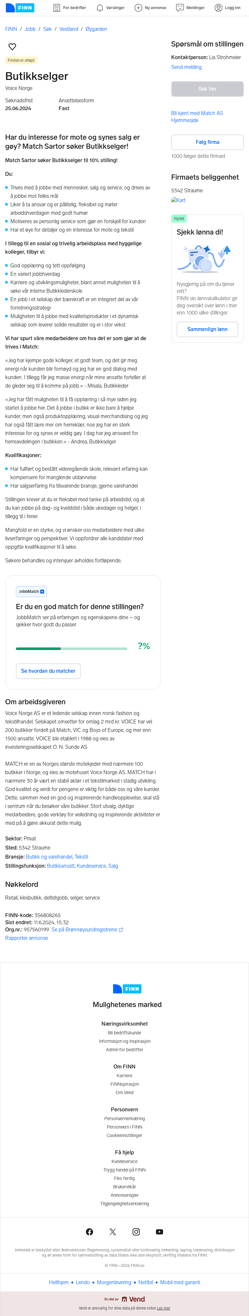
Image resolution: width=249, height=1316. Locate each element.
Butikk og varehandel (49, 857)
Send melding (186, 67)
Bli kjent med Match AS (197, 113)
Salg (113, 866)
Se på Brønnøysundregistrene (84, 929)
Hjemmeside (184, 120)
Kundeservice (91, 866)
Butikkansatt (61, 866)
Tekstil (81, 857)
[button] (12, 47)
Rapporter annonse (26, 938)
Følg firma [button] (207, 142)
